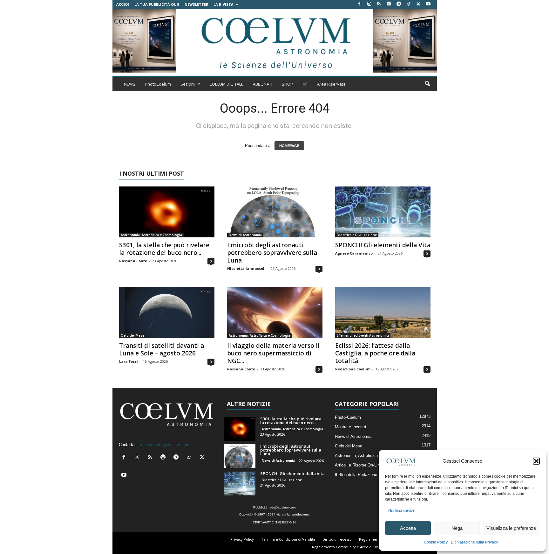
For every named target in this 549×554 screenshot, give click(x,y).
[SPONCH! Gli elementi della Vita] (382, 211)
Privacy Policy (242, 539)
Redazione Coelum (352, 369)
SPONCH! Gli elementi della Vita (382, 245)
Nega (457, 528)
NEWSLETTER (196, 4)
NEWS (129, 84)
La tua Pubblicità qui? (157, 4)
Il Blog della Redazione (356, 474)
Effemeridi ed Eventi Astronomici (363, 335)
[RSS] (379, 4)
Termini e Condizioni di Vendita (288, 539)
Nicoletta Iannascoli (246, 268)
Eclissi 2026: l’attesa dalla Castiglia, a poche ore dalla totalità (375, 353)
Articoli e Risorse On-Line (358, 465)
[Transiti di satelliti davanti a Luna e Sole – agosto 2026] (166, 312)
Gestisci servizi (401, 510)
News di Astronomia (245, 235)
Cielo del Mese (132, 335)
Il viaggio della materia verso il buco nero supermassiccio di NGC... (273, 353)
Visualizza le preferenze (511, 528)
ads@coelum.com (282, 507)
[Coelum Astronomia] (274, 41)
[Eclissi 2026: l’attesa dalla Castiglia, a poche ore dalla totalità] (382, 312)
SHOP (287, 84)
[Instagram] (369, 4)
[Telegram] (399, 4)
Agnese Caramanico (354, 253)
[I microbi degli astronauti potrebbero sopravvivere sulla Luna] (274, 211)
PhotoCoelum (158, 84)
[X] (418, 4)
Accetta (408, 528)
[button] (536, 461)
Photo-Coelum (348, 417)
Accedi (122, 4)
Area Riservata (331, 84)
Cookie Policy (436, 542)
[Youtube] (428, 4)
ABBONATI (262, 84)
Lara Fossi (128, 361)
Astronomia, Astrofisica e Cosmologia (151, 235)
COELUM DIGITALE (226, 84)
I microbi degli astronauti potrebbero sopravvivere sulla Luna (272, 252)
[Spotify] (389, 4)
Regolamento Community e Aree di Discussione (352, 546)
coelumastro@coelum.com (164, 444)
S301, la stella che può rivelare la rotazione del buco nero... (164, 249)
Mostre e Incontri (350, 426)
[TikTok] (408, 4)
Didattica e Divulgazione (357, 235)
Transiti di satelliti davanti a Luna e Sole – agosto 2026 (161, 349)
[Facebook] (359, 4)
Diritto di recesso (337, 539)
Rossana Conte (133, 260)
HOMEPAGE (289, 146)
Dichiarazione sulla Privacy (474, 542)
